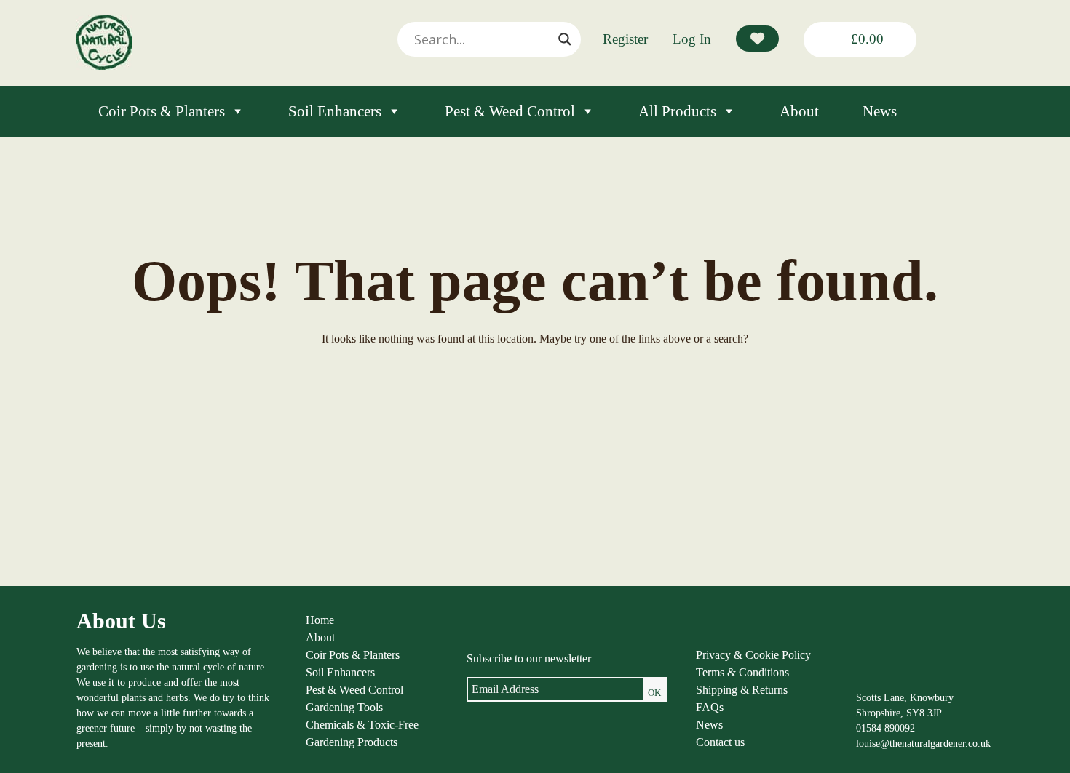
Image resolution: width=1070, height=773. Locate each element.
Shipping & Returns (742, 690)
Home (320, 620)
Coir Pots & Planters (161, 111)
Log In (692, 39)
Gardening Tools (344, 707)
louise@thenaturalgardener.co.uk (923, 743)
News (880, 111)
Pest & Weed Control (510, 111)
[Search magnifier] (565, 39)
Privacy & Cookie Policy (753, 655)
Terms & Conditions (742, 672)
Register (625, 39)
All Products (677, 111)
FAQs (710, 707)
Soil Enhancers (334, 111)
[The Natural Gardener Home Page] (104, 66)
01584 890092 (885, 728)
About (799, 111)
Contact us (720, 742)
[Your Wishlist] (757, 38)
